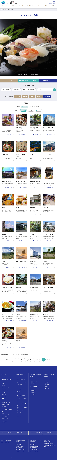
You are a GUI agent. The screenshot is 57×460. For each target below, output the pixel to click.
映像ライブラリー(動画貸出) (22, 408)
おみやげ (4, 389)
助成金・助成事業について (21, 396)
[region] (28, 6)
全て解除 (47, 96)
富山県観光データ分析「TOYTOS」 (21, 383)
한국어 (46, 386)
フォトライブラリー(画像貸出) (22, 404)
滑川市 (38, 96)
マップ (39, 110)
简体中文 (47, 384)
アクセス (4, 396)
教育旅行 (18, 391)
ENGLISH (47, 381)
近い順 (31, 106)
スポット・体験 (9, 9)
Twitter (32, 392)
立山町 (31, 96)
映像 (3, 398)
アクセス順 (24, 106)
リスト (31, 110)
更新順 (37, 106)
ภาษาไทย (47, 388)
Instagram (33, 394)
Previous (9, 49)
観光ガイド (4, 413)
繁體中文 (47, 383)
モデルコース (5, 390)
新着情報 (4, 406)
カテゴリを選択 (5, 89)
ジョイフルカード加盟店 (7, 410)
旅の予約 (4, 394)
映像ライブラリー (21, 432)
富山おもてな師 (5, 404)
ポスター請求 (19, 412)
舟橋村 (24, 96)
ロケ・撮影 (19, 389)
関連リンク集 (5, 418)
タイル (24, 110)
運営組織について (35, 383)
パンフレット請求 (20, 410)
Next (48, 49)
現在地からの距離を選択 (28, 89)
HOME (2, 9)
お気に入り (4, 422)
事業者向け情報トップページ (21, 380)
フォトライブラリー (7, 432)
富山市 (17, 96)
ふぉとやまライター (6, 402)
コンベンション (20, 387)
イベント (4, 392)
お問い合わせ (34, 386)
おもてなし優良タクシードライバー (7, 415)
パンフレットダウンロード (35, 432)
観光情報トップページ (7, 379)
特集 (3, 383)
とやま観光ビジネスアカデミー (21, 399)
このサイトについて (35, 381)
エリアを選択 (16, 89)
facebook (33, 390)
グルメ (3, 385)
